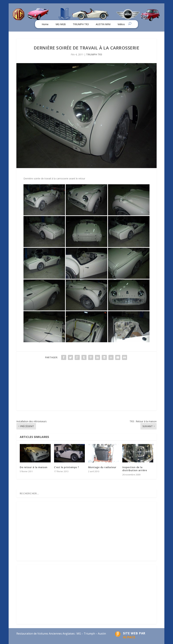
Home (45, 24)
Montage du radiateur (102, 467)
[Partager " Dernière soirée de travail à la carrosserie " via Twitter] (70, 357)
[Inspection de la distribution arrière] (137, 453)
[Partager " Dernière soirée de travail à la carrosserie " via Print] (124, 357)
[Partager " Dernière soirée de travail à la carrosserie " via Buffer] (104, 357)
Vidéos (121, 24)
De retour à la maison (33, 467)
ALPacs (129, 637)
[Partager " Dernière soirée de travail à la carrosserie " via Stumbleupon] (111, 357)
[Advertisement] (86, 387)
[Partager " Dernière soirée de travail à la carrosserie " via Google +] (77, 357)
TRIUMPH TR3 (81, 24)
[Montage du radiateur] (103, 453)
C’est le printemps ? (66, 467)
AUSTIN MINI (103, 24)
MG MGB (61, 24)
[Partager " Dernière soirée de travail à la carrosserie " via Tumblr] (84, 357)
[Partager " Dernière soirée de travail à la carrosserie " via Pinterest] (90, 357)
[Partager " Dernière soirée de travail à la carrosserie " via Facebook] (63, 357)
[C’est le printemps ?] (69, 453)
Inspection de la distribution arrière (134, 469)
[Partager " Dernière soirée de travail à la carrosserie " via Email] (117, 357)
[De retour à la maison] (35, 453)
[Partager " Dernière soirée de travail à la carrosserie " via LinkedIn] (97, 357)
